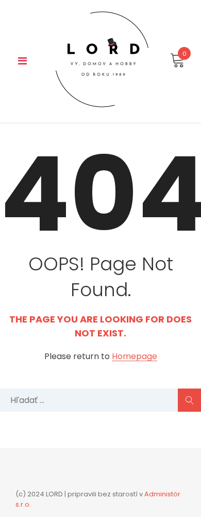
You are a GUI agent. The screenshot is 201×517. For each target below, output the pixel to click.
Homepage (134, 356)
